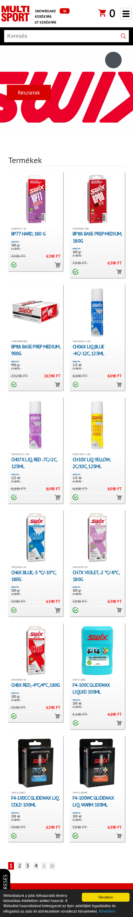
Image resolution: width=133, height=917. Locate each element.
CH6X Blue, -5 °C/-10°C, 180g (33, 575)
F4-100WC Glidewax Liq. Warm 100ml (93, 801)
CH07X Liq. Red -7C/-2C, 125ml (34, 462)
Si (64, 11)
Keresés (5, 885)
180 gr (15, 245)
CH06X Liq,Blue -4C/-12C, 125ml (88, 349)
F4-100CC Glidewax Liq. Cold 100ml (35, 801)
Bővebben (107, 911)
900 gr (15, 365)
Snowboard (45, 11)
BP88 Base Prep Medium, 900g (35, 349)
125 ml (77, 365)
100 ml (77, 703)
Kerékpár (43, 16)
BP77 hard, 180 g (28, 233)
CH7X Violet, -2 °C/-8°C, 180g (96, 575)
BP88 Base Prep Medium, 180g (97, 237)
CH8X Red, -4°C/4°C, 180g (35, 685)
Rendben (106, 897)
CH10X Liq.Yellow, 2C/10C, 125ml (91, 462)
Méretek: (15, 242)
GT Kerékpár (45, 22)
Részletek (29, 92)
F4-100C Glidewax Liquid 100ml (91, 688)
